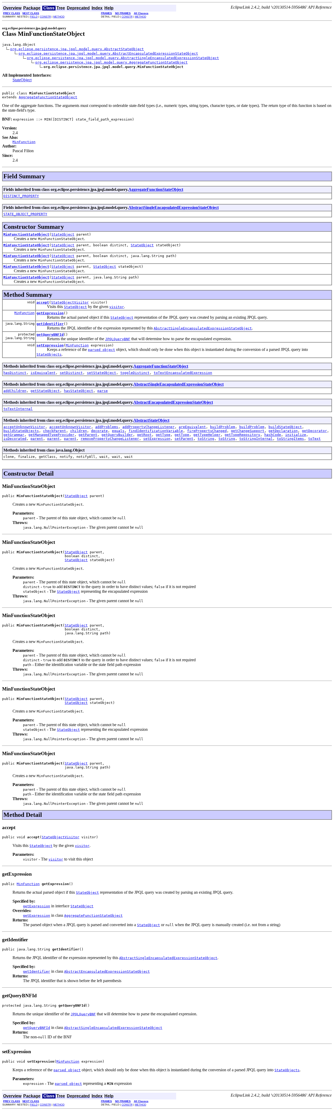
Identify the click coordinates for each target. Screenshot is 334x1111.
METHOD (58, 16)
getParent (88, 435)
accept (43, 302)
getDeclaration (283, 431)
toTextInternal (18, 409)
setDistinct (71, 373)
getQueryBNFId (50, 335)
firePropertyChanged (207, 431)
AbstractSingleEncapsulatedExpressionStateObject (173, 207)
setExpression (50, 345)
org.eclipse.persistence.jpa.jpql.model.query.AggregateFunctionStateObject (111, 62)
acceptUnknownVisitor (24, 427)
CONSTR (45, 16)
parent (37, 439)
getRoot (144, 435)
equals (118, 431)
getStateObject (45, 391)
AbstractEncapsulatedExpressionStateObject (173, 402)
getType (163, 435)
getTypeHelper (206, 435)
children (78, 431)
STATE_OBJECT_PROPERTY (25, 214)
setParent (184, 439)
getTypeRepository (242, 435)
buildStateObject (285, 427)
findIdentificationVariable (156, 431)
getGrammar (13, 435)
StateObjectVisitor (70, 302)
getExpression (50, 313)
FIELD (34, 16)
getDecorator (314, 431)
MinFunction (24, 313)
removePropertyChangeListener (110, 439)
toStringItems (290, 439)
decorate (99, 431)
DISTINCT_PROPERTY (21, 196)
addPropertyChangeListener (148, 427)
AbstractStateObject (151, 420)
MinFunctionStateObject (26, 234)
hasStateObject (78, 391)
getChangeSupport (247, 431)
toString (206, 439)
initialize (295, 435)
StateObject (22, 80)
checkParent (54, 431)
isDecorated (14, 439)
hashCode (272, 435)
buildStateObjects (21, 431)
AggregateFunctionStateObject (48, 97)
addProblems (106, 427)
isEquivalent (43, 373)
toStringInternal (256, 439)
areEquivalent (192, 427)
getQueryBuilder (117, 435)
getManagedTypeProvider (51, 435)
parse (102, 391)
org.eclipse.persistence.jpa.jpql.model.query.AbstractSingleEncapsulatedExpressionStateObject (123, 58)
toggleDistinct (135, 373)
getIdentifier (50, 324)
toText (314, 439)
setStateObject (101, 373)
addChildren (14, 391)
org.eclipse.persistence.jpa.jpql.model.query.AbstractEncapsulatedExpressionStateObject (108, 53)
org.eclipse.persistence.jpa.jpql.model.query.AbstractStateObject (77, 49)
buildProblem (222, 427)
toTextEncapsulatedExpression (183, 373)
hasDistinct (14, 373)
